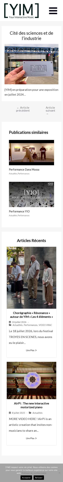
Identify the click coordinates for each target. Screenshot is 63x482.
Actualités (13, 173)
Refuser (38, 477)
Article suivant (48, 110)
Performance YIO (19, 211)
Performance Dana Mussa (24, 169)
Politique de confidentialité (34, 473)
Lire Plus (30, 350)
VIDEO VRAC (45, 325)
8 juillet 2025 (18, 413)
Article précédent (23, 109)
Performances (23, 173)
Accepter (26, 477)
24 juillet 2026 (19, 322)
